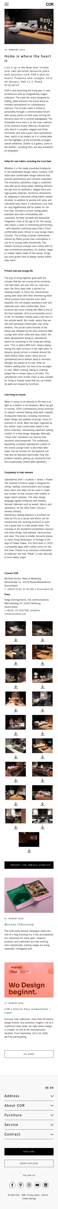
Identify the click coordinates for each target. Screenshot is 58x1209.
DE (47, 1087)
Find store (29, 1152)
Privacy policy (33, 1195)
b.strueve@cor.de (44, 589)
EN (52, 1087)
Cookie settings (29, 1198)
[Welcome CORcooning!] (29, 895)
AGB (23, 1195)
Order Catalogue (29, 1163)
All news (29, 1054)
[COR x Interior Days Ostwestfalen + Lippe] (29, 980)
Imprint (44, 1195)
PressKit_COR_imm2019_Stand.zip (30, 865)
